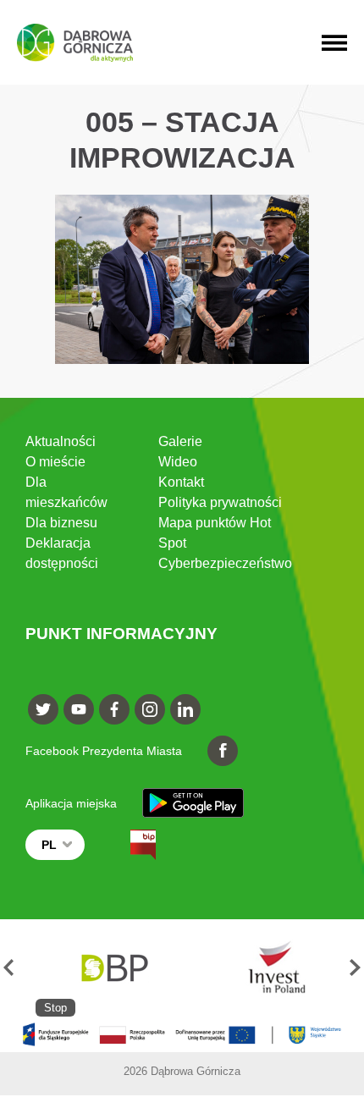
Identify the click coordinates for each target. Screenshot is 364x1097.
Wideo (177, 462)
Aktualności (60, 441)
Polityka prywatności (220, 502)
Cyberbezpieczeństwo (225, 563)
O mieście (55, 462)
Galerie (180, 441)
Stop (55, 1007)
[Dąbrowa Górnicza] (75, 43)
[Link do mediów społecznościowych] (43, 709)
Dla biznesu (61, 522)
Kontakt (181, 482)
